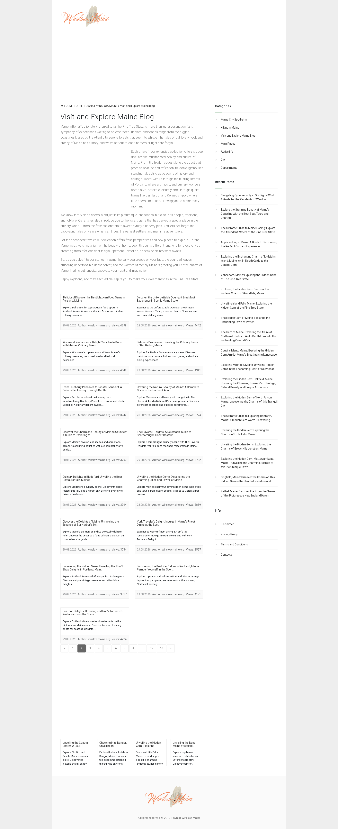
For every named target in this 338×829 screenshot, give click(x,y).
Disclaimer (227, 524)
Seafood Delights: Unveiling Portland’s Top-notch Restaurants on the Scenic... (92, 613)
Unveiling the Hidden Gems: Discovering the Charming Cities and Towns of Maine (163, 478)
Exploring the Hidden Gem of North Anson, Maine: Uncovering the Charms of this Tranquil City (249, 401)
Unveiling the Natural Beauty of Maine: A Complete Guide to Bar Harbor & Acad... (168, 389)
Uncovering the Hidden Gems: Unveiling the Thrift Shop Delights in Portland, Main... (93, 568)
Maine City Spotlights (234, 119)
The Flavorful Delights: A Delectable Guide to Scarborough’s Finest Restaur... (164, 433)
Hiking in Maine (230, 127)
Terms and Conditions (234, 544)
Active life (227, 151)
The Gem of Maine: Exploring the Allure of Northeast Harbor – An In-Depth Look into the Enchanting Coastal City (248, 336)
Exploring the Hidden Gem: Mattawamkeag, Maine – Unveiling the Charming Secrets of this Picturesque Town (247, 463)
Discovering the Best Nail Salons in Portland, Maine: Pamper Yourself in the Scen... (168, 568)
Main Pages (228, 143)
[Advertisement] (169, 72)
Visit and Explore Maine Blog (238, 135)
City (223, 159)
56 (161, 648)
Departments (229, 167)
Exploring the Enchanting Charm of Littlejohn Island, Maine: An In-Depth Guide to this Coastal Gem (248, 260)
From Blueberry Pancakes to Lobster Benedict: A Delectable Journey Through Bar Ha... (92, 389)
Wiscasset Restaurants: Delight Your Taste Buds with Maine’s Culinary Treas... (92, 344)
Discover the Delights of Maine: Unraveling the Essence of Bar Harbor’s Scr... (91, 523)
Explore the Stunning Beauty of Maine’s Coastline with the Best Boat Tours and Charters (245, 213)
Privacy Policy (229, 534)
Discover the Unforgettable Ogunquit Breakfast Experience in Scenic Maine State (166, 299)
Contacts (226, 554)
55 (151, 648)
